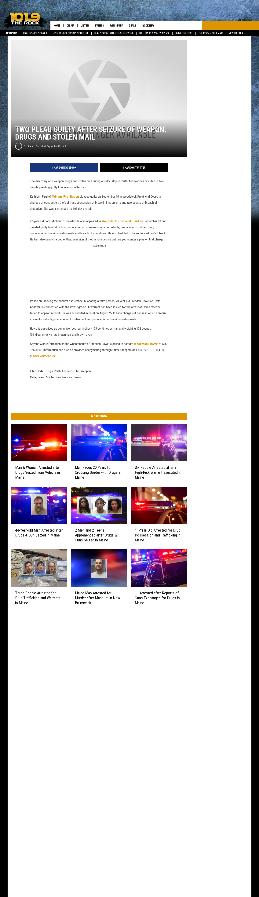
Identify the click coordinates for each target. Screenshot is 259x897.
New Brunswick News (68, 377)
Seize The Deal (184, 33)
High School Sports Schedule (71, 33)
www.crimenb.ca (44, 356)
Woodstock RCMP (146, 344)
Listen (85, 25)
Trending (11, 33)
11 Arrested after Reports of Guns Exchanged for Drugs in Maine (157, 598)
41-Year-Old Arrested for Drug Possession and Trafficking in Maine (158, 535)
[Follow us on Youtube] (197, 25)
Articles (50, 377)
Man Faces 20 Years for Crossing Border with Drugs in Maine (98, 472)
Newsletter (236, 33)
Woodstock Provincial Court (121, 221)
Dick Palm (29, 146)
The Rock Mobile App (211, 33)
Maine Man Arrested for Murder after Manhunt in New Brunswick (97, 598)
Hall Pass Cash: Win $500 (154, 33)
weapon (86, 371)
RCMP (76, 371)
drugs (49, 371)
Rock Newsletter (153, 25)
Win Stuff (116, 25)
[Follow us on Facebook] (178, 25)
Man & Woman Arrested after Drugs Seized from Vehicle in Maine (37, 472)
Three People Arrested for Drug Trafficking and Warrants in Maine (37, 598)
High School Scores (35, 33)
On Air (70, 25)
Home (56, 25)
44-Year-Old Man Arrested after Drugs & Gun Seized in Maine (39, 532)
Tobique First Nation (65, 196)
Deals (132, 25)
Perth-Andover (63, 371)
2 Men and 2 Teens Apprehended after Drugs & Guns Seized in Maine (96, 535)
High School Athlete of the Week (113, 33)
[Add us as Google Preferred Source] (169, 25)
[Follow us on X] (188, 25)
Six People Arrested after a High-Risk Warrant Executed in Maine (158, 472)
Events (99, 25)
